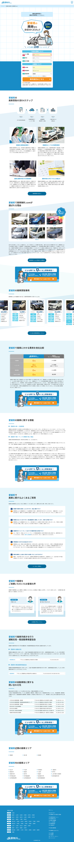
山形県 (17, 815)
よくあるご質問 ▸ (37, 566)
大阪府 (26, 823)
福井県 (21, 817)
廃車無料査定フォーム (54, 817)
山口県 (13, 825)
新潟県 (17, 817)
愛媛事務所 (12, 673)
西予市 (25, 773)
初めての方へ (52, 812)
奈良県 (18, 823)
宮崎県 (18, 829)
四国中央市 (12, 773)
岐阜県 (13, 819)
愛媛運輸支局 (12, 659)
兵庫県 (22, 823)
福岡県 (38, 829)
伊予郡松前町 (13, 775)
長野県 (29, 817)
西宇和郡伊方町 (55, 775)
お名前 (26, 67)
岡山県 (21, 825)
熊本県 (26, 829)
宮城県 (25, 815)
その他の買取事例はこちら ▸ (37, 333)
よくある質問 (52, 822)
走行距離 (27, 61)
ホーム (3, 6)
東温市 (39, 773)
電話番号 (27, 70)
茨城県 (18, 821)
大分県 (22, 829)
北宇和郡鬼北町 (27, 778)
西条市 (25, 771)
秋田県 (21, 815)
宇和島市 (40, 769)
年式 (26, 58)
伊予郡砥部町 (27, 775)
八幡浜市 (54, 769)
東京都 (38, 821)
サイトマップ (52, 838)
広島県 (17, 825)
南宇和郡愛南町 (41, 778)
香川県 (25, 755)
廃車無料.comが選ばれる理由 (55, 814)
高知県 (39, 755)
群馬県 (26, 821)
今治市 (25, 769)
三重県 (21, 819)
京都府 (30, 823)
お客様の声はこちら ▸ (37, 622)
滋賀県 (34, 823)
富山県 (13, 817)
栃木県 (22, 821)
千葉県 (34, 821)
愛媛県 (21, 827)
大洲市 (39, 771)
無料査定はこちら (37, 79)
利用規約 (29, 76)
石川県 (33, 817)
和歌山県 (13, 823)
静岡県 (17, 819)
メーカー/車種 (26, 54)
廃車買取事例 (52, 823)
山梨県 (25, 817)
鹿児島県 (13, 829)
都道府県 (27, 73)
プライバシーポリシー (37, 76)
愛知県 (25, 819)
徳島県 (11, 755)
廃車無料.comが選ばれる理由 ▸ (37, 260)
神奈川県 (13, 821)
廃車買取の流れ (53, 818)
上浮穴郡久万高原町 (56, 773)
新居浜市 (12, 771)
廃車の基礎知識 (53, 827)
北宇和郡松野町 (13, 778)
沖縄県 (13, 832)
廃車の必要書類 (28, 534)
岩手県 (29, 815)
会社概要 (51, 833)
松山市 (11, 769)
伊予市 (53, 771)
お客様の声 (52, 825)
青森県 (33, 815)
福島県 (13, 815)
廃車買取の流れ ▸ (37, 193)
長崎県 (30, 829)
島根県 (25, 825)
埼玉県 (30, 821)
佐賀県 (34, 829)
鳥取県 (29, 825)
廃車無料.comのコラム (54, 830)
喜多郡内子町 (41, 775)
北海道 (13, 812)
